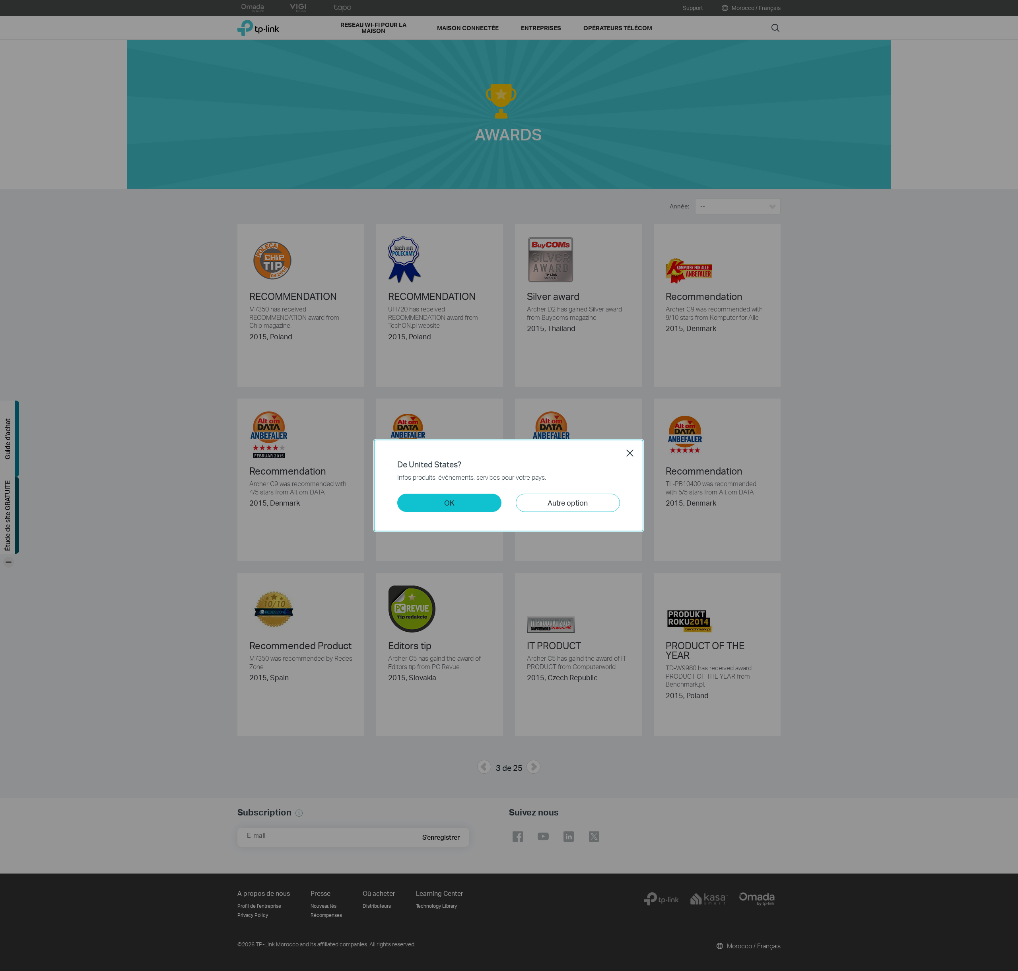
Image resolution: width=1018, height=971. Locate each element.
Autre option (568, 502)
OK (449, 502)
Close (630, 453)
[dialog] (509, 485)
